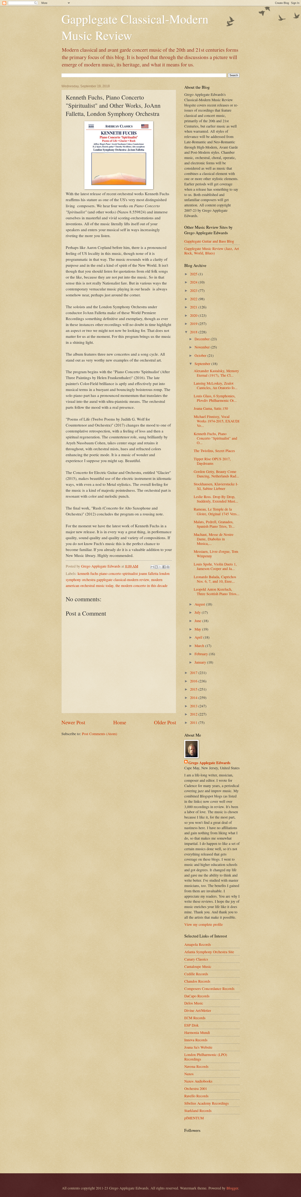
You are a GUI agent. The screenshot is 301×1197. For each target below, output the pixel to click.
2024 (194, 282)
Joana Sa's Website (198, 1047)
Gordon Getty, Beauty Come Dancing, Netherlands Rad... (216, 473)
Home (119, 722)
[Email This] (152, 567)
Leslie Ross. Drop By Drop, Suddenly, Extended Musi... (216, 499)
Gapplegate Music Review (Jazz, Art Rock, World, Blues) (211, 250)
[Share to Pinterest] (168, 567)
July (198, 612)
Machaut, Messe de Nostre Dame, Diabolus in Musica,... (213, 539)
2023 (194, 290)
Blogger (232, 1188)
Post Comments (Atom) (99, 733)
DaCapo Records (196, 995)
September (203, 363)
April (199, 637)
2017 (194, 672)
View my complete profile (203, 924)
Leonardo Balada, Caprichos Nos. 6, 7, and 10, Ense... (215, 579)
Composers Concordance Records (209, 988)
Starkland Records (198, 1110)
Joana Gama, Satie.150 (211, 408)
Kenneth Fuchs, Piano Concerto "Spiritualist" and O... (215, 438)
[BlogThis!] (156, 567)
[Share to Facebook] (164, 567)
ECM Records (194, 1017)
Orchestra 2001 (195, 1088)
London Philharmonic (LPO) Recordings (205, 1057)
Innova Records (195, 1039)
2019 (194, 323)
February (202, 653)
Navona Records (196, 1066)
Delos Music (193, 1003)
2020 (194, 315)
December (203, 338)
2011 (194, 722)
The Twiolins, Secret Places (214, 450)
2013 (194, 705)
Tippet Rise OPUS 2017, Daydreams (212, 461)
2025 (194, 273)
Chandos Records (197, 981)
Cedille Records (196, 973)
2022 (194, 298)
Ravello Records (196, 1095)
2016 (194, 681)
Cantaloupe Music (197, 966)
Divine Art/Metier (197, 1010)
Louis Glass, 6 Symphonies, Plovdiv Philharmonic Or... (215, 398)
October (201, 355)
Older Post (165, 722)
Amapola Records (197, 944)
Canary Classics (196, 959)
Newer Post (73, 722)
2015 (194, 689)
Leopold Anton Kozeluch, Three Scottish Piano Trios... (216, 591)
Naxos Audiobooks (198, 1081)
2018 (194, 331)
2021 (194, 307)
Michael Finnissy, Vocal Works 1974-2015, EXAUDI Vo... (216, 421)
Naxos (189, 1073)
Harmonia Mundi (197, 1032)
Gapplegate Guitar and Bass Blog (209, 241)
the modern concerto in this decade (141, 585)
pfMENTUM (194, 1117)
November (203, 347)
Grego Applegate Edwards (209, 762)
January (201, 662)
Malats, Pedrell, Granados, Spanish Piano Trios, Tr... (214, 524)
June (198, 620)
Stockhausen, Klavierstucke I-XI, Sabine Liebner (216, 486)
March (200, 645)
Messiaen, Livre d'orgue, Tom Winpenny (216, 553)
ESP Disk (191, 1025)
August (200, 604)
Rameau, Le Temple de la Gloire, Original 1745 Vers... (217, 511)
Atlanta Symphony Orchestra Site (209, 951)
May (198, 629)
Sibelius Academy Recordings (206, 1103)
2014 (194, 697)
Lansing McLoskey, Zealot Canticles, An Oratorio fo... (216, 385)
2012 (194, 714)
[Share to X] (160, 567)
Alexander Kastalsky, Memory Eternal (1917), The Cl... (216, 373)
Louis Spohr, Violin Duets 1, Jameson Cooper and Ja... (215, 566)
